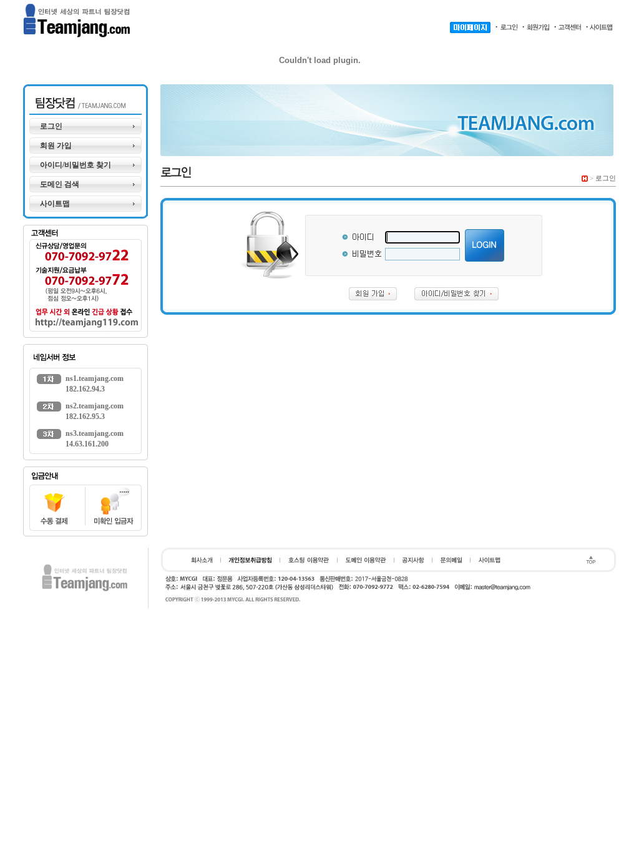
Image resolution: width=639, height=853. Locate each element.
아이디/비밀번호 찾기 (75, 164)
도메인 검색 (59, 184)
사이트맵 (55, 203)
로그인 (51, 126)
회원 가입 (56, 145)
